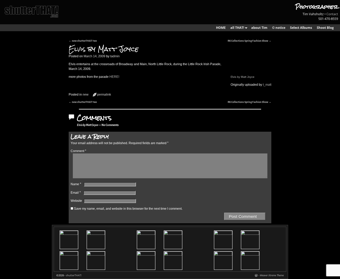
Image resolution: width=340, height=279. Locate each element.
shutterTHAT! (73, 275)
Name (76, 184)
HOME (221, 27)
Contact (332, 14)
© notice (278, 27)
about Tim (259, 27)
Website (76, 200)
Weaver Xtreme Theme (272, 275)
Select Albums (301, 27)
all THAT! (237, 27)
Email (76, 192)
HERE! (114, 76)
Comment (78, 151)
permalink (104, 94)
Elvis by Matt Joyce (242, 76)
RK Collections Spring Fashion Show (249, 40)
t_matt (267, 84)
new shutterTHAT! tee (83, 40)
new (86, 94)
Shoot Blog (325, 27)
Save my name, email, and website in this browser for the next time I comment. (128, 208)
